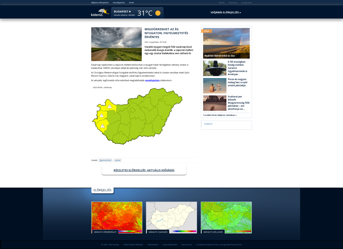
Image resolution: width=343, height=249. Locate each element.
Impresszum (187, 244)
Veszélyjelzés (119, 2)
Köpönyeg (233, 2)
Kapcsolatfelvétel (170, 244)
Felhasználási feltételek (133, 244)
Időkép (222, 2)
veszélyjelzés (152, 80)
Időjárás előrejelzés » (226, 12)
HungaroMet (246, 2)
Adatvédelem (153, 244)
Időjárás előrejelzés (100, 2)
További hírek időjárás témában (219, 115)
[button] (124, 13)
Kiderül (100, 12)
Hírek (131, 2)
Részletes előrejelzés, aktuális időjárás (144, 170)
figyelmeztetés (105, 160)
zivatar (118, 160)
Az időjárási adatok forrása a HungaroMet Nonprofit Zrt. (219, 244)
